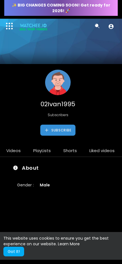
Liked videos (102, 151)
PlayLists (42, 151)
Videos (13, 151)
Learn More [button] (69, 244)
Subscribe (60, 130)
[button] (111, 26)
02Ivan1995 (58, 104)
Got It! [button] (14, 251)
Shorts (70, 151)
